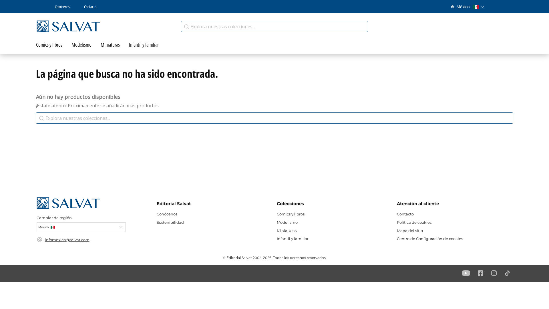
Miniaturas (287, 230)
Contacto (90, 6)
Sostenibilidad (170, 222)
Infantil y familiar (293, 238)
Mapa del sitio (410, 230)
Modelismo (287, 222)
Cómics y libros (291, 214)
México (463, 6)
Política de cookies (414, 222)
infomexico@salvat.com (67, 239)
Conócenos (62, 6)
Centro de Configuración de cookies (430, 238)
